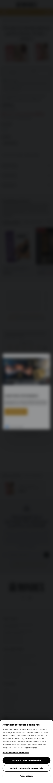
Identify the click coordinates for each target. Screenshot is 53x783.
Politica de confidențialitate (16, 752)
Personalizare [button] (26, 776)
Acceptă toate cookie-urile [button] (26, 760)
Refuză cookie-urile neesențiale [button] (26, 768)
